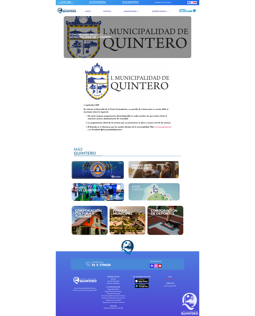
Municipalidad (130, 11)
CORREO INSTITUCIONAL (163, 2)
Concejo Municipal (113, 281)
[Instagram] (192, 2)
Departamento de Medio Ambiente (113, 302)
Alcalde (113, 279)
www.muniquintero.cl (162, 127)
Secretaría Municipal (113, 293)
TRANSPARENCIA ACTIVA (130, 2)
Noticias (107, 11)
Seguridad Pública (113, 289)
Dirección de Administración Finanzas (113, 296)
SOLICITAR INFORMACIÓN (97, 2)
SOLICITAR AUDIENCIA (65, 2)
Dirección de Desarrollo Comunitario (113, 298)
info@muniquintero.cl (170, 279)
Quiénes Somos (159, 11)
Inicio (88, 11)
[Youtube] (195, 2)
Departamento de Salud (113, 300)
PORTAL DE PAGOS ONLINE (113, 308)
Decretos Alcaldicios (113, 283)
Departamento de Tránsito (113, 291)
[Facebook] (188, 2)
